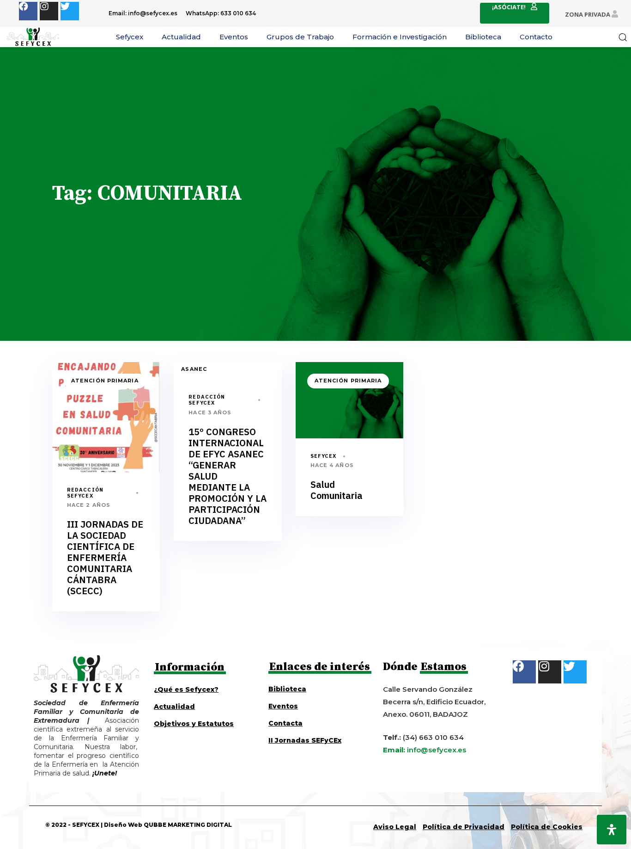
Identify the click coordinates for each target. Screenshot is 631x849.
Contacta (285, 723)
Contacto (536, 36)
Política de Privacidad (463, 827)
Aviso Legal (394, 827)
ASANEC (194, 369)
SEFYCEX (323, 456)
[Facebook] (28, 11)
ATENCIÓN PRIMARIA (105, 380)
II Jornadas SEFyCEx (304, 740)
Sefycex (129, 36)
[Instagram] (49, 11)
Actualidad (181, 36)
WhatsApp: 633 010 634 (221, 13)
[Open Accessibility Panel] (611, 829)
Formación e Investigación (399, 36)
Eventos (233, 36)
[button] (623, 37)
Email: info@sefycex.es (143, 13)
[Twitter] (70, 11)
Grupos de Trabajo (300, 36)
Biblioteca (483, 36)
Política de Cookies (546, 827)
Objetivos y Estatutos (194, 724)
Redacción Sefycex (85, 492)
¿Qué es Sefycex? (186, 689)
